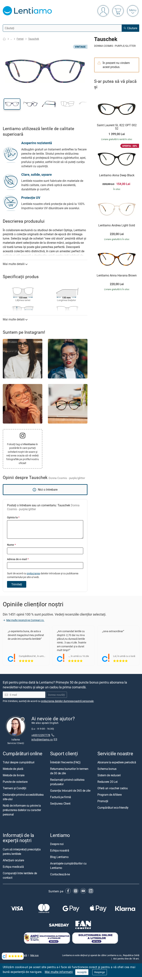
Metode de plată (13, 769)
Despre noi (57, 844)
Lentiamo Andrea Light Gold (116, 225)
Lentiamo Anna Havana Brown (117, 275)
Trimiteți (16, 584)
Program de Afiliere (109, 795)
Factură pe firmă (60, 797)
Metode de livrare (13, 775)
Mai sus (34, 955)
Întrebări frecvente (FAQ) (65, 762)
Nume (11, 544)
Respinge (99, 972)
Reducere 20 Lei (107, 782)
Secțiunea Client (60, 803)
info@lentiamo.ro (42, 739)
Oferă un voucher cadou (112, 788)
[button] (12, 104)
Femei (20, 38)
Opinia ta (13, 517)
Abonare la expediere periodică (116, 762)
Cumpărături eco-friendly (113, 808)
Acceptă (82, 972)
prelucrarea (33, 573)
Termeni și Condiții (14, 788)
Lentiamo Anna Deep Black (116, 175)
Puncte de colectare (15, 782)
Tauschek (33, 38)
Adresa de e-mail (18, 559)
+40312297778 (40, 735)
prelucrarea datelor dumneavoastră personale (67, 701)
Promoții (102, 801)
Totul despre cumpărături (18, 762)
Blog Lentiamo (59, 857)
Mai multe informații (59, 972)
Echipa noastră (59, 850)
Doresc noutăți (56, 694)
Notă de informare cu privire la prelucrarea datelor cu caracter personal (22, 809)
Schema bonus (106, 769)
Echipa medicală (13, 866)
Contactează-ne (60, 874)
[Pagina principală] (4, 39)
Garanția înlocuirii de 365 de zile (70, 791)
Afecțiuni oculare (13, 860)
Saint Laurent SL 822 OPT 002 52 (117, 127)
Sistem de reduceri (109, 775)
